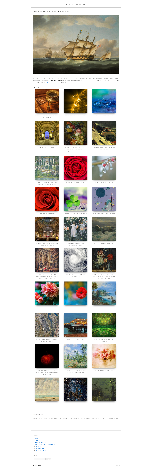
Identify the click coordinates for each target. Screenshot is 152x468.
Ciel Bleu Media (76, 4)
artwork (51, 418)
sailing (35, 419)
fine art (83, 418)
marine (88, 418)
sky (54, 419)
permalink (87, 419)
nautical (98, 418)
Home (36, 438)
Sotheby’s (48, 82)
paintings (115, 418)
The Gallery (38, 446)
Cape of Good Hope (63, 418)
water (75, 419)
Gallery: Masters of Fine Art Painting (45, 444)
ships (51, 419)
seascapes (46, 419)
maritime (93, 418)
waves (79, 419)
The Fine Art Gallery (40, 448)
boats (56, 418)
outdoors (109, 418)
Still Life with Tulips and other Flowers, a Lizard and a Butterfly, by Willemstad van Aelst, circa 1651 (103, 424)
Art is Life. (117, 465)
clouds (78, 418)
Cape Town (73, 418)
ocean (103, 418)
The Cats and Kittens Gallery (43, 450)
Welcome (37, 440)
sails (38, 419)
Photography (39, 418)
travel (71, 419)
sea (42, 419)
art (47, 418)
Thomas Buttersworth (62, 419)
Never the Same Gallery (41, 442)
